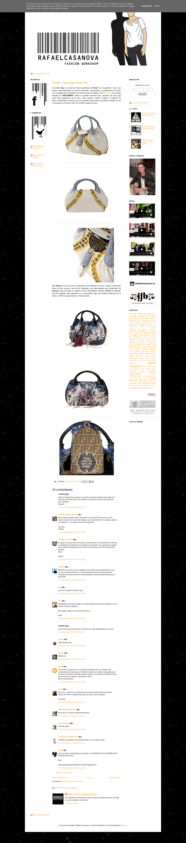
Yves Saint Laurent (135, 385)
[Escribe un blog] (85, 481)
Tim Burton (148, 376)
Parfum (131, 360)
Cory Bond (141, 328)
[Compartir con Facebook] (90, 481)
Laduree (149, 346)
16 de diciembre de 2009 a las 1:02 (71, 702)
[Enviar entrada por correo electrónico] (55, 481)
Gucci (153, 335)
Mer (59, 587)
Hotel (137, 339)
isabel (60, 667)
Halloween (137, 337)
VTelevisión (133, 381)
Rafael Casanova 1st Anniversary (148, 114)
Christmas (133, 325)
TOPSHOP (133, 376)
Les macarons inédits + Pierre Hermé (147, 142)
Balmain (153, 318)
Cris (60, 601)
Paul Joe (142, 360)
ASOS (140, 314)
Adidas (145, 314)
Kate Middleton (146, 344)
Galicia (140, 335)
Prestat (153, 360)
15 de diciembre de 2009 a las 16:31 (71, 559)
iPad (148, 385)
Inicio (89, 777)
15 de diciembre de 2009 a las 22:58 (71, 659)
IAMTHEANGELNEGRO (67, 710)
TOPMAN (152, 374)
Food (140, 332)
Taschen (141, 376)
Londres (152, 349)
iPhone (153, 385)
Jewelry (132, 342)
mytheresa (148, 388)
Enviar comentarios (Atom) (72, 781)
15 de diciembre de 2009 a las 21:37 (71, 632)
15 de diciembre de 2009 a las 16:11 (71, 507)
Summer (152, 371)
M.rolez (61, 653)
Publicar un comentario (64, 773)
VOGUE (152, 378)
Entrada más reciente (60, 777)
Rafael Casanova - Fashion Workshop (82, 794)
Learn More (146, 6)
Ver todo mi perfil (71, 803)
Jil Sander (140, 342)
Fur (130, 335)
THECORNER (74, 481)
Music (147, 356)
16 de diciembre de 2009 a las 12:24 (71, 743)
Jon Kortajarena (150, 342)
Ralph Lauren (146, 366)
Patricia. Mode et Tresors (68, 515)
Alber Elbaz (152, 314)
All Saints (151, 316)
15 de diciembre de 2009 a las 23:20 (71, 682)
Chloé (143, 323)
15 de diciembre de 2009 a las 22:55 (71, 646)
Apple (147, 318)
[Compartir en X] (87, 481)
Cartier (131, 323)
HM (130, 337)
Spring (142, 371)
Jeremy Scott (151, 339)
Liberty (144, 349)
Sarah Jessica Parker (148, 369)
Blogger (124, 825)
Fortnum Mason (150, 333)
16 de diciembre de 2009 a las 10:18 (71, 729)
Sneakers (132, 371)
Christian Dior (151, 323)
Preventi (132, 363)
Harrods (146, 337)
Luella (142, 351)
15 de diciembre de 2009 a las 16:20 (71, 532)
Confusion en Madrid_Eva (68, 737)
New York (152, 358)
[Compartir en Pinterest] (92, 481)
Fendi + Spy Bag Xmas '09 (69, 82)
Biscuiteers (138, 321)
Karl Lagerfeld (134, 344)
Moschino (139, 356)
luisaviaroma (137, 388)
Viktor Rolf (143, 381)
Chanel (137, 323)
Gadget (135, 335)
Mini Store (107, 93)
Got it (157, 6)
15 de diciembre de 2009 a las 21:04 (71, 619)
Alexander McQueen (137, 316)
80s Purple (133, 314)
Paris (136, 360)
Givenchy (147, 335)
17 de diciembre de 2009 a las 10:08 (71, 768)
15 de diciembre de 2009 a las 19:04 (71, 594)
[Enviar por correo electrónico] (82, 481)
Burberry (153, 321)
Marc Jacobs (151, 351)
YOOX (153, 383)
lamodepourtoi (63, 723)
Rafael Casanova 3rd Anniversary (148, 127)
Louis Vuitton (134, 351)
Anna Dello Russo (136, 318)
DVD (148, 328)
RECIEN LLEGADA (65, 540)
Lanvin (138, 349)
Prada (148, 360)
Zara (144, 385)
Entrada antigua (115, 777)
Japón (142, 339)
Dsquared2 (142, 330)
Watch (140, 383)
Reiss (154, 366)
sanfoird (61, 567)
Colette (142, 325)
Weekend (146, 383)
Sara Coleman (134, 369)
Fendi (67, 481)
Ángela (61, 639)
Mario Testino (134, 353)
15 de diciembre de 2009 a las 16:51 (71, 580)
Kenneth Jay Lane (139, 346)
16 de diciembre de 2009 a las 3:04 (71, 716)
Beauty (131, 321)
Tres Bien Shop (140, 378)
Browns (146, 321)
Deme (60, 750)
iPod (130, 388)
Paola (60, 689)
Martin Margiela (145, 353)
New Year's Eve (141, 358)
